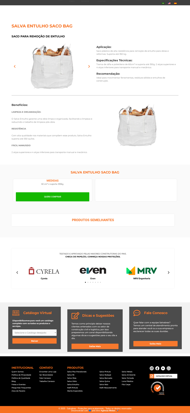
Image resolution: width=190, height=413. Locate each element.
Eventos (126, 8)
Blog (114, 8)
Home (60, 8)
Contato (139, 8)
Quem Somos (72, 8)
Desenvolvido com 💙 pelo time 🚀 (95, 410)
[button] (155, 8)
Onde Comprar (102, 8)
